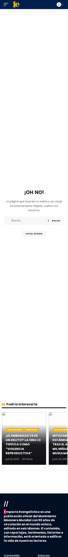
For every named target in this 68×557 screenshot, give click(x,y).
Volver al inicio (34, 233)
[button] (7, 4)
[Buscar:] (28, 220)
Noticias (31, 429)
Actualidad (15, 429)
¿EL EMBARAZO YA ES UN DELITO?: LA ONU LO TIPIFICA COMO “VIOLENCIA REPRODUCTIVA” (23, 444)
